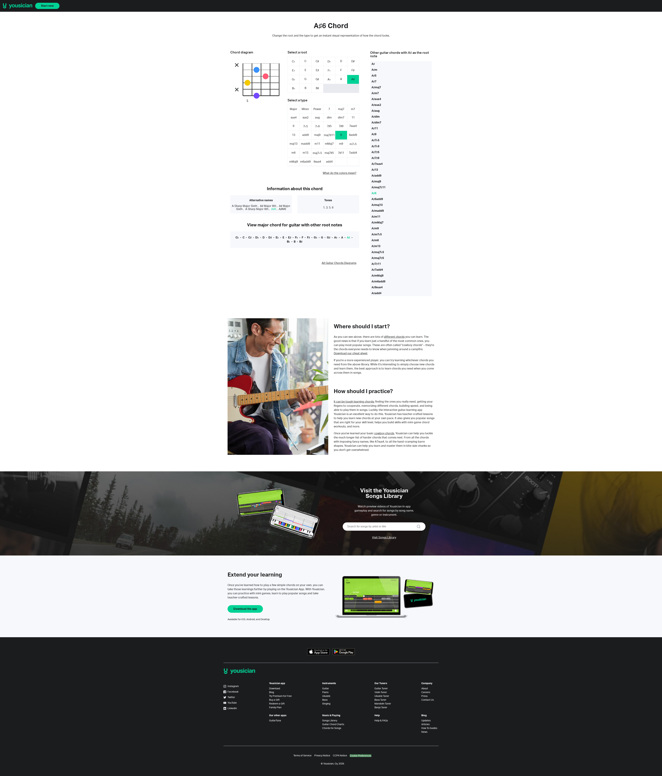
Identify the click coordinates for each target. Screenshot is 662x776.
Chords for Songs (331, 728)
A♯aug (376, 110)
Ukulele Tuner (381, 696)
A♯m (374, 69)
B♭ (293, 88)
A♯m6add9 (378, 281)
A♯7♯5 (375, 152)
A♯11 (375, 128)
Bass (325, 700)
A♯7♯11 (376, 264)
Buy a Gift (274, 700)
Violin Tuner (380, 692)
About (424, 688)
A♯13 (375, 169)
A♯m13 (376, 246)
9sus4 (317, 161)
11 (353, 117)
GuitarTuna (275, 720)
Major (293, 109)
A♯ (353, 79)
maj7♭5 (317, 153)
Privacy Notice (322, 755)
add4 (329, 161)
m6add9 (305, 161)
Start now (47, 5)
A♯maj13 (377, 205)
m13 (305, 152)
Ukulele (326, 696)
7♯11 (341, 153)
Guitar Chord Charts (333, 724)
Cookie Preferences (360, 755)
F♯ (353, 70)
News (424, 732)
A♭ (329, 79)
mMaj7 (329, 143)
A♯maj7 (376, 87)
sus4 (294, 117)
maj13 (293, 143)
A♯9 (374, 134)
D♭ (329, 61)
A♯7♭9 (375, 146)
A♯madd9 (378, 210)
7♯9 (341, 126)
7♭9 (317, 126)
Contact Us (427, 700)
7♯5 (329, 126)
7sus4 (353, 126)
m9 (341, 143)
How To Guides (429, 728)
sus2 (305, 117)
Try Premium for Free (280, 696)
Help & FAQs (381, 720)
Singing (326, 704)
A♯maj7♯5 (378, 258)
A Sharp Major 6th (256, 209)
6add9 (353, 135)
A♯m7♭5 (377, 234)
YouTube (232, 703)
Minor (305, 109)
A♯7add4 (377, 269)
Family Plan (275, 707)
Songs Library (329, 720)
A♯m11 (376, 216)
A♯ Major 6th (268, 206)
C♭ (293, 61)
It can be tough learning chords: (354, 401)
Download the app (245, 609)
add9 (305, 135)
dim (329, 117)
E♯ (317, 70)
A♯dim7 (376, 122)
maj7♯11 (329, 135)
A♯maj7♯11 (378, 187)
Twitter (231, 697)
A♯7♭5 (375, 140)
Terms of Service (302, 755)
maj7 (341, 109)
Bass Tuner (380, 700)
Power (317, 109)
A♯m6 (375, 240)
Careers (425, 692)
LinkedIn (232, 708)
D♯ (353, 61)
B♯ (317, 88)
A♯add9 (376, 175)
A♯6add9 (377, 199)
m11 (317, 143)
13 (293, 135)
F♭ (329, 70)
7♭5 (305, 126)
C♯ (317, 61)
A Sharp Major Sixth (244, 206)
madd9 (305, 143)
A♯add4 (376, 293)
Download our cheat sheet (350, 353)
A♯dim (376, 116)
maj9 (317, 135)
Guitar (325, 688)
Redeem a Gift (277, 704)
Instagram (233, 686)
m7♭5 (353, 144)
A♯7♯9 (375, 158)
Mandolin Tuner (382, 704)
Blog (271, 692)
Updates (426, 720)
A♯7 (374, 81)
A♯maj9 (376, 181)
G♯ (317, 79)
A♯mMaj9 (377, 275)
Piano (325, 692)
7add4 (353, 152)
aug (317, 117)
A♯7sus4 (377, 164)
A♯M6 (282, 209)
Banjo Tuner (380, 707)
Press (424, 696)
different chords (394, 337)
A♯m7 (375, 93)
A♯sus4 (376, 99)
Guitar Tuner (381, 688)
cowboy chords (384, 433)
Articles (425, 724)
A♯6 (273, 209)
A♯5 (374, 75)
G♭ (293, 79)
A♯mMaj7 (377, 222)
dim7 (341, 117)
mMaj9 (293, 161)
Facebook (233, 692)
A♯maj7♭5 (378, 252)
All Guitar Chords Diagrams (339, 263)
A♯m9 (375, 228)
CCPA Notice (340, 755)
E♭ (293, 70)
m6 (293, 152)
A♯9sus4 (377, 287)
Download (274, 688)
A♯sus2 (376, 105)
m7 (353, 109)
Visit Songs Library (384, 537)
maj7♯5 (329, 153)
